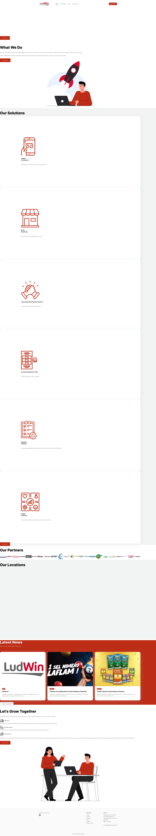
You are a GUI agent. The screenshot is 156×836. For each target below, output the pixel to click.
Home (87, 815)
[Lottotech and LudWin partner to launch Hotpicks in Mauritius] (70, 669)
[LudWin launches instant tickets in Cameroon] (117, 669)
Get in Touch (113, 3)
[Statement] (23, 669)
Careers (88, 821)
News (4, 688)
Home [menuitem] (57, 3)
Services (88, 816)
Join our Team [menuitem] (75, 3)
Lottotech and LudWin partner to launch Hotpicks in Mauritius (68, 691)
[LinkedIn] (40, 815)
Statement (5, 691)
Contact (88, 818)
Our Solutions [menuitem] (63, 3)
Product (52, 688)
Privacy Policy (89, 823)
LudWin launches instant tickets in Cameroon (111, 691)
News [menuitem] (69, 3)
